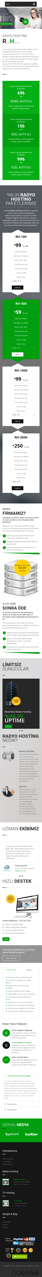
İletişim (4, 1227)
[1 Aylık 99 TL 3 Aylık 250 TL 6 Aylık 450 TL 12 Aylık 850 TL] (21, 414)
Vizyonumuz (12, 1110)
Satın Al (17, 288)
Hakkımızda (6, 1222)
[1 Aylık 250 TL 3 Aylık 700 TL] (21, 481)
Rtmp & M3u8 (7, 1164)
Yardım (6, 939)
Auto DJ (29, 970)
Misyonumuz (12, 1104)
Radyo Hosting (11, 970)
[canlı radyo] (18, 1273)
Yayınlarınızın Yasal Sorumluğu (19, 1076)
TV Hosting (6, 1162)
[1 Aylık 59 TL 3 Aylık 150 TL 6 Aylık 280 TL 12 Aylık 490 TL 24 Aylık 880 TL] (21, 347)
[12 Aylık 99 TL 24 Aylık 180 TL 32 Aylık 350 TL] (21, 280)
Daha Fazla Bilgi (6, 24)
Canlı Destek (11, 958)
